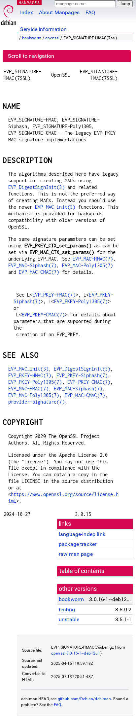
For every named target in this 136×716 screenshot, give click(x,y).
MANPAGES (29, 2)
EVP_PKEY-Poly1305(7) (81, 301)
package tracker (77, 544)
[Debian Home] (8, 13)
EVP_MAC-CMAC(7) (39, 272)
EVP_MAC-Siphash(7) (32, 265)
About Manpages (59, 12)
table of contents (82, 571)
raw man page (76, 554)
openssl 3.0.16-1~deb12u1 (75, 653)
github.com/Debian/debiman (84, 699)
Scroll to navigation (31, 56)
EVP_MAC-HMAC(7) (93, 259)
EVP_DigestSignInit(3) (36, 187)
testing (67, 609)
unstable (69, 619)
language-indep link (82, 534)
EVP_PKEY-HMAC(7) (53, 295)
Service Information (43, 29)
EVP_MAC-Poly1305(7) (87, 265)
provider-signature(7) (36, 402)
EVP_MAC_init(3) (55, 207)
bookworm (32, 38)
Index (26, 12)
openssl (52, 38)
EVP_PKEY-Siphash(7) (82, 375)
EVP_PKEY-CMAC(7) (43, 314)
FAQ (90, 12)
